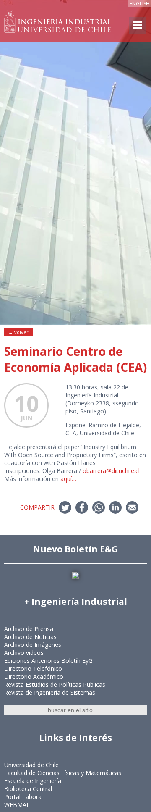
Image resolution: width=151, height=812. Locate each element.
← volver (18, 332)
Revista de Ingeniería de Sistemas (49, 692)
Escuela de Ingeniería (32, 781)
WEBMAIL (17, 805)
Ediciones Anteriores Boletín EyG (48, 661)
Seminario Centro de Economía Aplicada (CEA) (75, 359)
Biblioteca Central (28, 789)
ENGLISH (140, 3)
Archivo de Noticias (30, 637)
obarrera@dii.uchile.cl (111, 471)
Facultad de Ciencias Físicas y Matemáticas (62, 773)
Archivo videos (24, 653)
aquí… (68, 479)
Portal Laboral (23, 797)
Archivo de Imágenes (32, 645)
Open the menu (137, 25)
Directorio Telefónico (33, 669)
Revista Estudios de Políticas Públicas (54, 684)
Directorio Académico (33, 677)
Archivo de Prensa (28, 629)
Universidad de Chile (31, 765)
